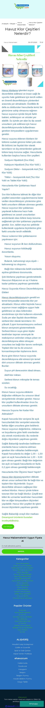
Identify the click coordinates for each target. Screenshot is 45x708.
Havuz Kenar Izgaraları (22, 612)
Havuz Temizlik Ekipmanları (22, 570)
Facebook (22, 666)
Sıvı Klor (22, 632)
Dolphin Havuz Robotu (22, 591)
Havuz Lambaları (22, 596)
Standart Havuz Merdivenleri (22, 627)
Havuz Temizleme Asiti (22, 621)
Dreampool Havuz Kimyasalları (22, 568)
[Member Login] (22, 14)
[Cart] (40, 14)
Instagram (22, 669)
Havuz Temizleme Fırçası (22, 576)
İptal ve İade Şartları (23, 650)
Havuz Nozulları (22, 587)
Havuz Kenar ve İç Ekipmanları (22, 581)
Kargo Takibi (22, 682)
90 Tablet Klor (22, 619)
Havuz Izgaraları (22, 583)
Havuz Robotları (22, 589)
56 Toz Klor (22, 610)
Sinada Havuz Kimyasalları (22, 565)
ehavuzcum (22, 697)
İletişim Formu (22, 675)
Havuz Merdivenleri (22, 585)
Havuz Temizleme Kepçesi (22, 574)
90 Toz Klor (22, 614)
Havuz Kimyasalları (22, 563)
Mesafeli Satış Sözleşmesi (22, 644)
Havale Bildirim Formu (22, 679)
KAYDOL (21, 551)
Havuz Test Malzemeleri (22, 578)
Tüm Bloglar (8, 526)
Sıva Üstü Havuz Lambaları (22, 598)
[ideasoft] (10, 706)
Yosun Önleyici (23, 630)
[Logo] (22, 6)
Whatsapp (33, 704)
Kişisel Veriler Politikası (22, 654)
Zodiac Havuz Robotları (22, 594)
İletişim (22, 672)
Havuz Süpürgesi (22, 572)
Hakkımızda (22, 663)
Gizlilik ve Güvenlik (22, 647)
